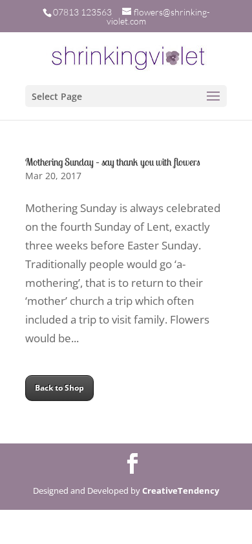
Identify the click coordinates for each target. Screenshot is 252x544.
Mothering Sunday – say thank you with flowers (112, 161)
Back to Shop (59, 387)
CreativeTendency (180, 490)
